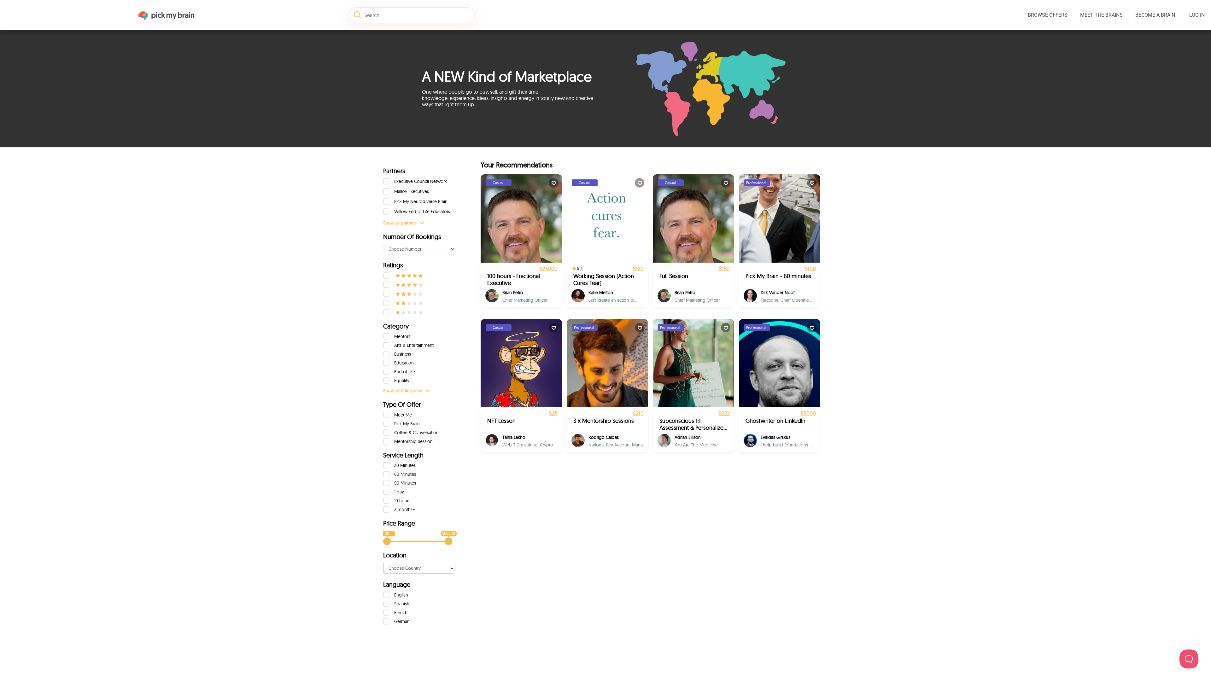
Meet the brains (1101, 15)
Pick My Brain (407, 424)
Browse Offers (1048, 15)
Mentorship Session (413, 441)
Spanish (401, 604)
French (400, 612)
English (401, 595)
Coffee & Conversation (416, 432)
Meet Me (403, 415)
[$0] (387, 541)
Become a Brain (1155, 15)
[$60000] (448, 541)
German (402, 621)
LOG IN (1197, 15)
